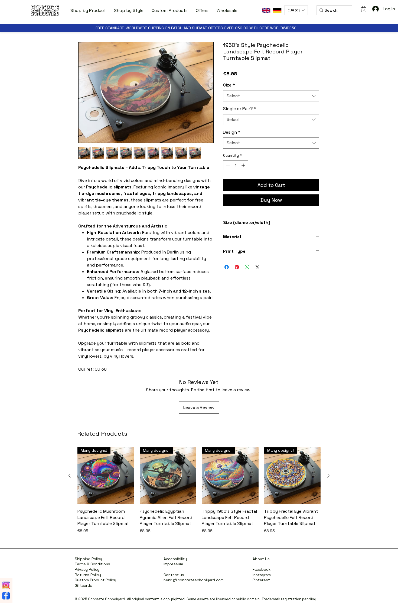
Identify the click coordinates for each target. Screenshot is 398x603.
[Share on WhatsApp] (247, 267)
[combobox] (271, 96)
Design (231, 132)
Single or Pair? (239, 108)
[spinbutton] (235, 165)
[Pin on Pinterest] (237, 267)
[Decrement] (227, 165)
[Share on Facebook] (226, 267)
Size (229, 85)
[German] (277, 10)
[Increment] (243, 165)
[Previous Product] (69, 475)
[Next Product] (328, 475)
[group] (199, 494)
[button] (88, 10)
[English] (266, 10)
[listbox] (296, 10)
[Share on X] (257, 267)
